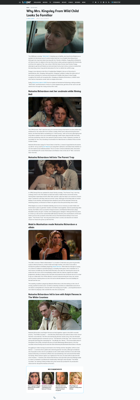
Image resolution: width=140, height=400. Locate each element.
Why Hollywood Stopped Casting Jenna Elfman (75, 387)
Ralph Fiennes (57, 266)
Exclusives (37, 2)
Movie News (34, 7)
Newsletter (117, 2)
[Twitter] (98, 2)
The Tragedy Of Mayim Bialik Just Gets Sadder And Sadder (34, 387)
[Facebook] (93, 2)
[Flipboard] (103, 2)
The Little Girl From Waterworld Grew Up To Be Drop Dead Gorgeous (61, 388)
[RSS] (109, 2)
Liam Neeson (46, 147)
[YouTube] (95, 2)
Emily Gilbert (31, 18)
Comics (70, 2)
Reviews (77, 2)
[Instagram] (101, 2)
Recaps (64, 2)
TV (50, 2)
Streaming (56, 2)
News (84, 2)
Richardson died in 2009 (39, 82)
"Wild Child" (45, 56)
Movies (45, 2)
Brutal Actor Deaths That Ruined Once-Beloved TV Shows (47, 387)
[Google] (106, 2)
